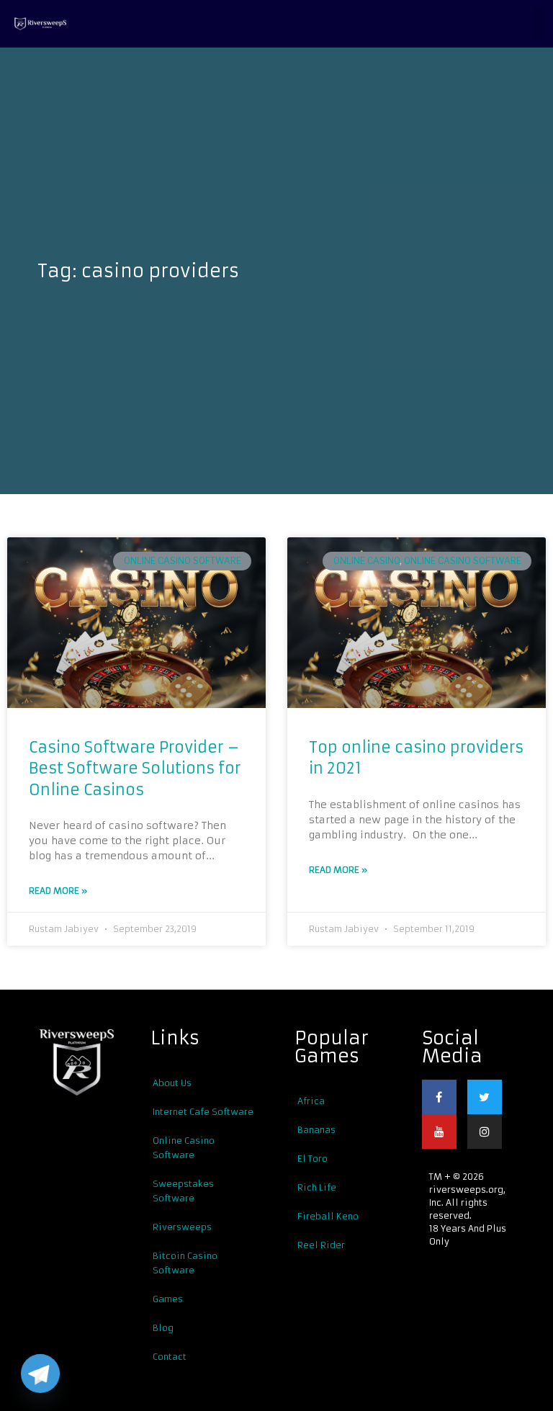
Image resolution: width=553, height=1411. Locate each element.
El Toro (312, 1158)
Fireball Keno (328, 1216)
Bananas (316, 1129)
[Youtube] (439, 1131)
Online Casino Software (182, 560)
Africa (311, 1101)
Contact (169, 1356)
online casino (366, 560)
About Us (172, 1083)
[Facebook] (439, 1097)
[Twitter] (484, 1097)
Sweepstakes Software (183, 1191)
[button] (539, 24)
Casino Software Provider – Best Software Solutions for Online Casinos (134, 768)
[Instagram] (484, 1131)
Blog (163, 1327)
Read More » (58, 890)
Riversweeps (182, 1227)
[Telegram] (40, 1373)
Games (168, 1299)
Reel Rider (321, 1245)
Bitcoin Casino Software (185, 1263)
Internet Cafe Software (203, 1111)
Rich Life (316, 1187)
